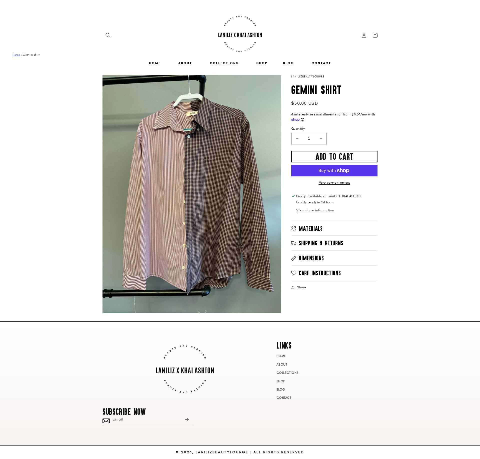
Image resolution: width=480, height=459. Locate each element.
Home (16, 54)
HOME (281, 356)
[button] (108, 35)
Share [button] (301, 287)
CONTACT (283, 398)
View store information (315, 210)
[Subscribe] (186, 419)
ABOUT (281, 364)
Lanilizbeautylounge (222, 452)
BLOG (280, 389)
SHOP (280, 381)
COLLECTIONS (287, 373)
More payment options (334, 182)
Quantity (298, 129)
